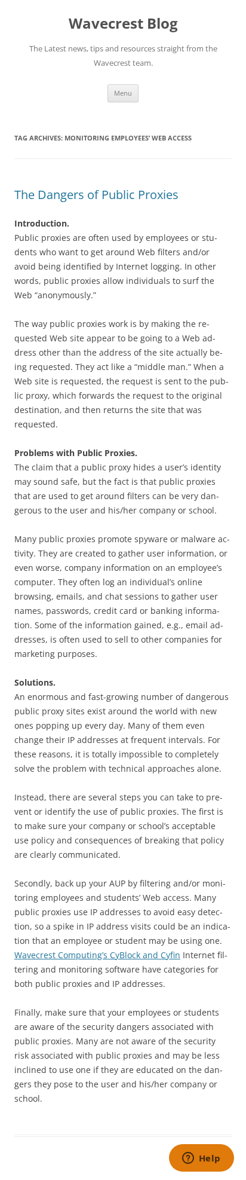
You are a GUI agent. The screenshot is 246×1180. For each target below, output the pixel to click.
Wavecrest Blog (123, 23)
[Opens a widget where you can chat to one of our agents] (201, 1159)
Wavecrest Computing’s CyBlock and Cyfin (97, 955)
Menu (123, 92)
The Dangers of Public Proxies (96, 195)
